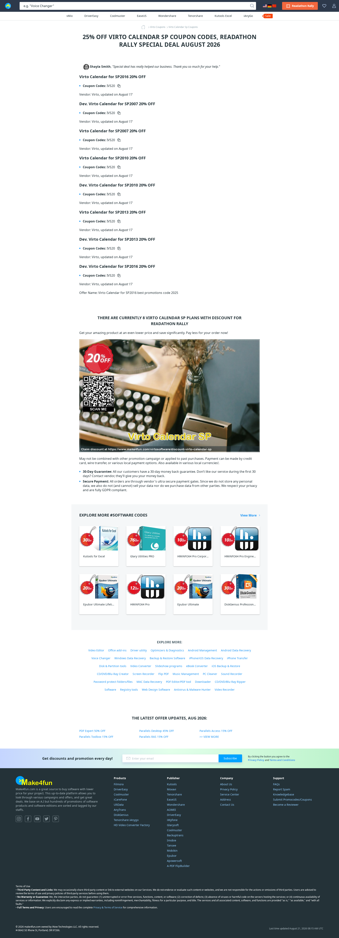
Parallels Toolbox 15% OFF (96, 737)
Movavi (171, 789)
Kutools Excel (223, 16)
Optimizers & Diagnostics (167, 650)
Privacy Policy (256, 760)
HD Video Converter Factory (132, 825)
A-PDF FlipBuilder (178, 866)
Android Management (202, 650)
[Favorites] (324, 6)
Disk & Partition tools (112, 666)
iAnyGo (248, 16)
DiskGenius (121, 815)
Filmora (119, 784)
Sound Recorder (231, 674)
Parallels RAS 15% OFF (153, 737)
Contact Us (227, 804)
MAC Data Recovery (149, 682)
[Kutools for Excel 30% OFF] (98, 538)
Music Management (186, 674)
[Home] (144, 27)
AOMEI (171, 810)
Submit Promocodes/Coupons (292, 799)
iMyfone (172, 820)
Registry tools (129, 689)
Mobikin (172, 850)
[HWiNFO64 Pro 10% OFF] (146, 586)
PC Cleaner (210, 674)
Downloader (203, 682)
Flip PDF (163, 674)
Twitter (46, 819)
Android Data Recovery (236, 650)
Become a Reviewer (286, 804)
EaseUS (142, 16)
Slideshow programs (168, 666)
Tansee (171, 845)
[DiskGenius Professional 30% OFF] (240, 586)
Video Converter (140, 666)
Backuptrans (175, 835)
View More (248, 515)
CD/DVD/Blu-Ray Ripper (230, 682)
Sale (268, 16)
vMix (70, 16)
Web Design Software (156, 689)
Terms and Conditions (282, 760)
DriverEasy (91, 16)
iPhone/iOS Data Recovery (206, 658)
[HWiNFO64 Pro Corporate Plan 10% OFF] (193, 538)
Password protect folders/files (113, 682)
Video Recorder (225, 689)
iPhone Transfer (237, 658)
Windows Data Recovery (130, 658)
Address (225, 799)
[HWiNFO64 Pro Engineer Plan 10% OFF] (240, 538)
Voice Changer (100, 658)
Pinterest (56, 819)
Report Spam (281, 789)
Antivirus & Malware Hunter (192, 689)
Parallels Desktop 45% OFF (156, 731)
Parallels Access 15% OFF (216, 731)
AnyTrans (120, 810)
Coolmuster (117, 16)
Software (110, 689)
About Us (226, 784)
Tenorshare (195, 16)
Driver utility (138, 650)
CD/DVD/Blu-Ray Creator (113, 674)
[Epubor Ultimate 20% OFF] (193, 586)
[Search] (252, 6)
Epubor (172, 856)
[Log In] (334, 6)
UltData (119, 804)
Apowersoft (174, 861)
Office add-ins (117, 650)
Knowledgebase (283, 794)
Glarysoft (173, 825)
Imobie (171, 840)
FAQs (276, 784)
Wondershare (167, 16)
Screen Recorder (143, 674)
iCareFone (120, 799)
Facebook (28, 819)
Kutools (172, 784)
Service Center (229, 794)
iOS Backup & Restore (226, 666)
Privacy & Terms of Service (107, 907)
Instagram (19, 819)
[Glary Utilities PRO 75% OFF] (146, 538)
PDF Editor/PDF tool (178, 682)
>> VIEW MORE (209, 737)
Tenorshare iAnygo (126, 820)
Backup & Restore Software (167, 658)
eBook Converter (197, 666)
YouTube (37, 819)
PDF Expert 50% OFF (92, 731)
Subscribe (230, 758)
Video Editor (96, 650)
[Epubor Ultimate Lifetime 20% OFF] (98, 586)
